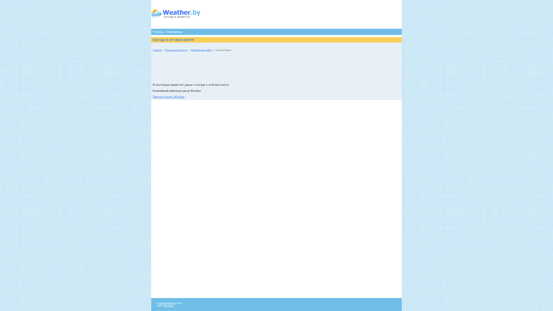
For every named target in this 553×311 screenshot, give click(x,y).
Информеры (174, 31)
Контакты (169, 306)
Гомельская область (176, 50)
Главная (158, 31)
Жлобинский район (201, 50)
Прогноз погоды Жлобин (168, 96)
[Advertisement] (291, 14)
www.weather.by (167, 303)
